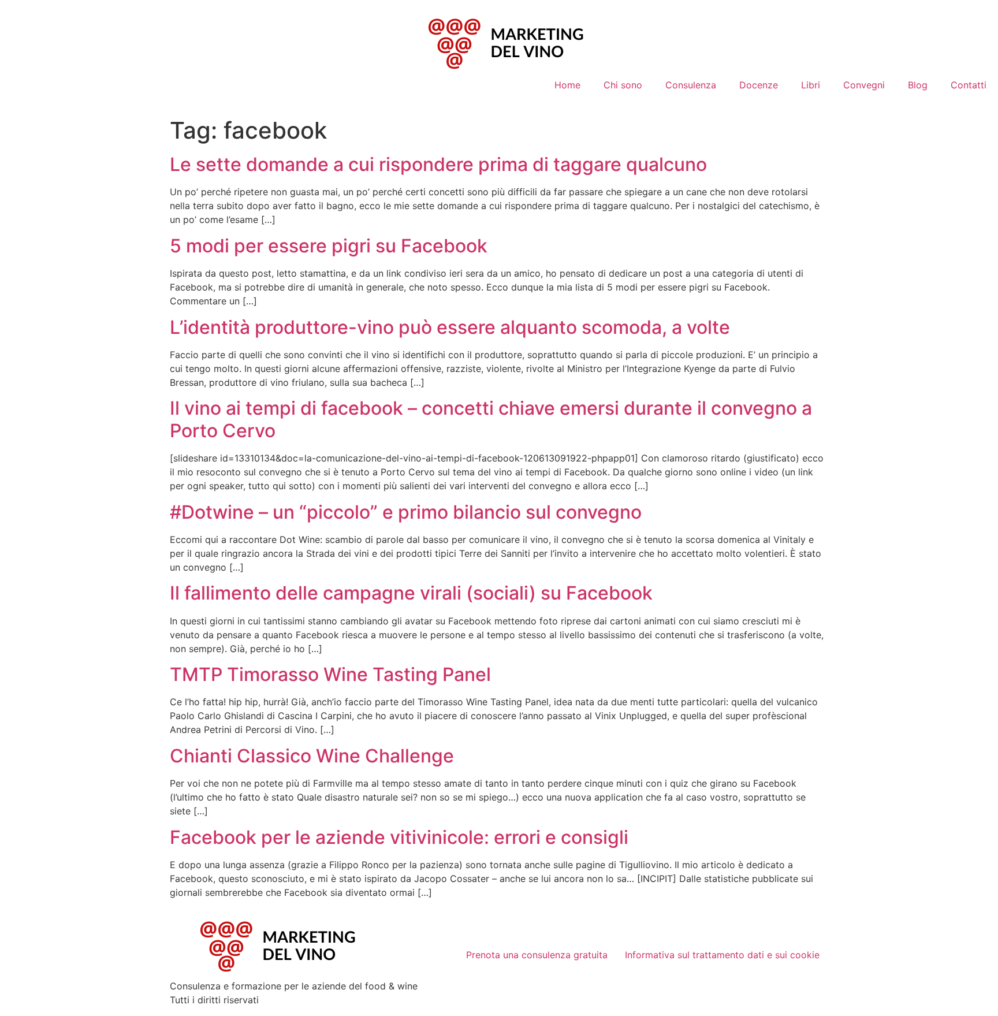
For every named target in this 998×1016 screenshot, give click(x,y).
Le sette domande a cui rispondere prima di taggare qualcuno (438, 164)
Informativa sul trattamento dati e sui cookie (722, 955)
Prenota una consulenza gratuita (537, 955)
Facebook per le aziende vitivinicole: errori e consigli (399, 837)
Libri (810, 85)
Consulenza (690, 85)
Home (567, 85)
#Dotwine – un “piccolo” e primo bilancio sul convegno (406, 512)
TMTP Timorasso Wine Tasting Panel (330, 674)
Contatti (968, 85)
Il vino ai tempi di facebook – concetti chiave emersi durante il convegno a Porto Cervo (491, 419)
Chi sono (623, 85)
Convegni (864, 85)
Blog (918, 85)
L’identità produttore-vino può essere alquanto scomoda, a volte (450, 327)
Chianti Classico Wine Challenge (312, 756)
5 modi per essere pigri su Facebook (328, 246)
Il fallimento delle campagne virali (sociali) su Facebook (411, 593)
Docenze (758, 85)
